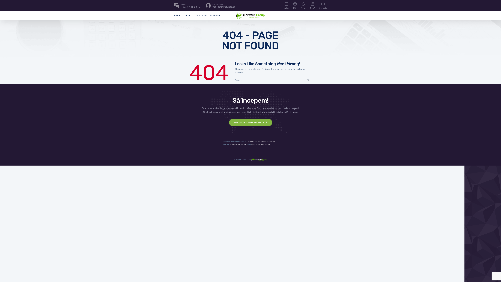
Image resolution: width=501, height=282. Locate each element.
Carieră (286, 8)
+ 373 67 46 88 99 (238, 144)
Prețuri (303, 8)
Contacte (323, 8)
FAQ (294, 8)
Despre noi (201, 15)
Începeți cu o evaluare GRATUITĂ (250, 122)
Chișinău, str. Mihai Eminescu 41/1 (261, 142)
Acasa (177, 15)
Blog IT (312, 8)
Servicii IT (215, 15)
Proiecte (188, 15)
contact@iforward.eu (260, 144)
